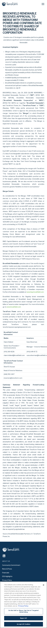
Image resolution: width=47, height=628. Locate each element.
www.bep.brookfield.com (35, 292)
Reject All (23, 618)
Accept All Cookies (23, 624)
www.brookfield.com (14, 307)
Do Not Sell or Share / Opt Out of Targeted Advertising (23, 611)
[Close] (43, 585)
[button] (43, 4)
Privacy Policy (23, 606)
